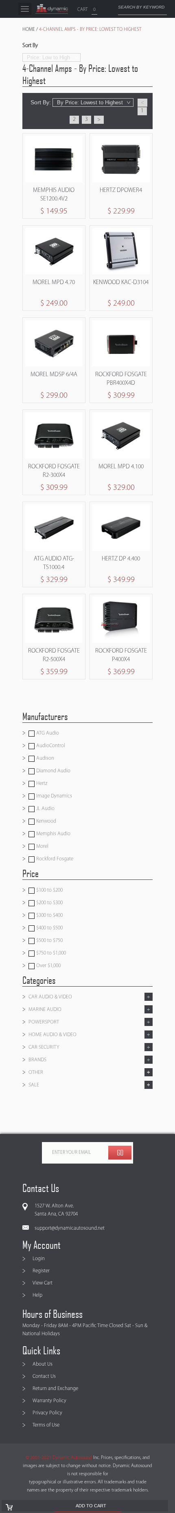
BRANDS (37, 1060)
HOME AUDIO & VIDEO (52, 1034)
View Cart (42, 1283)
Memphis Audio (52, 833)
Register (41, 1271)
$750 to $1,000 (50, 953)
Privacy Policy (47, 1413)
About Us (42, 1364)
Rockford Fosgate (54, 859)
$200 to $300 (49, 902)
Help (37, 1295)
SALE (33, 1085)
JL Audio (45, 808)
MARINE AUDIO (44, 1009)
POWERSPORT (43, 1022)
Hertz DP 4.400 (121, 559)
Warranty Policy (49, 1400)
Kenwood (45, 821)
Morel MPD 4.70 (54, 283)
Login (39, 1258)
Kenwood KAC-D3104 (121, 283)
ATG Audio (47, 733)
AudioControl (50, 745)
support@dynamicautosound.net (70, 1228)
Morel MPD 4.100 (121, 467)
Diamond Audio (52, 771)
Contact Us (44, 1376)
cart (82, 9)
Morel (41, 846)
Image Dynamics (53, 796)
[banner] (51, 9)
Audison (44, 758)
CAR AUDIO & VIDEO (50, 997)
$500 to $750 (49, 940)
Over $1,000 (48, 965)
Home (28, 29)
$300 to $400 (49, 915)
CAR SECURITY (43, 1047)
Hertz (41, 783)
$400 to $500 (49, 928)
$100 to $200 (49, 890)
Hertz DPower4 (121, 191)
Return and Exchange (55, 1388)
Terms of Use (46, 1425)
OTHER (35, 1072)
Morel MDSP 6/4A (54, 375)
